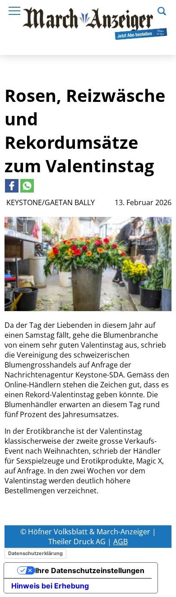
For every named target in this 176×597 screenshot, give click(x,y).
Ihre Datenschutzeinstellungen (89, 570)
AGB (120, 541)
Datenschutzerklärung (35, 553)
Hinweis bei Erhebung (50, 585)
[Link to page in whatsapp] (27, 186)
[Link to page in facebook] (12, 186)
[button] (162, 10)
